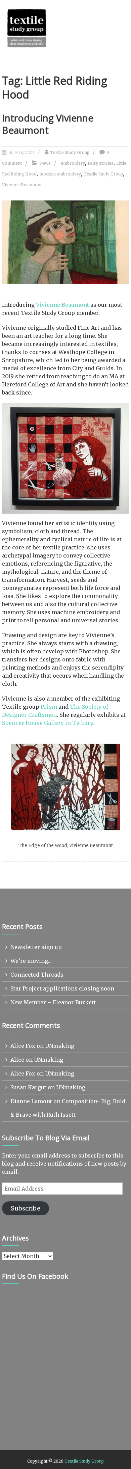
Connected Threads (36, 974)
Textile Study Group (69, 152)
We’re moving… (31, 960)
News (45, 163)
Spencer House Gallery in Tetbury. (48, 722)
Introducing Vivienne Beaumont (47, 123)
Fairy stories (101, 163)
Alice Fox (22, 1045)
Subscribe (25, 1208)
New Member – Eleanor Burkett (53, 1002)
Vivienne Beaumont (22, 184)
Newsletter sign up (36, 947)
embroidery (73, 163)
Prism (49, 706)
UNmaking (59, 1045)
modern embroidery (60, 173)
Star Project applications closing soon (62, 988)
